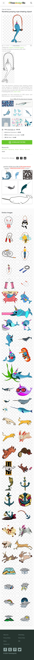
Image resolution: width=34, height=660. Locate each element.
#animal (27, 149)
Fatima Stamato (16, 45)
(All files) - (10, 137)
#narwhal (4, 149)
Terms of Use (21, 638)
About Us (5, 634)
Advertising (21, 634)
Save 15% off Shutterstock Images (21, 99)
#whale (22, 149)
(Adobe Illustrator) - (13, 132)
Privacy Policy (6, 638)
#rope (17, 149)
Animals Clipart (19, 47)
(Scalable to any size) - (14, 135)
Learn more (16, 91)
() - (12, 129)
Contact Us (6, 644)
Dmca (5, 641)
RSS (19, 641)
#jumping (11, 149)
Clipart (11, 47)
